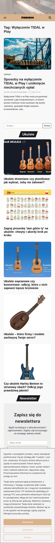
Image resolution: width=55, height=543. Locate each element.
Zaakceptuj (27, 522)
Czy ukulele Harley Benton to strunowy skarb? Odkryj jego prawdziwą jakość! (23, 387)
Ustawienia (27, 529)
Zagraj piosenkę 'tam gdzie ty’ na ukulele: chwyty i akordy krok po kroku (26, 232)
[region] (27, 495)
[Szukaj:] (23, 125)
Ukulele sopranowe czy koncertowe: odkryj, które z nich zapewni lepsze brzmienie (25, 285)
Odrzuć (27, 537)
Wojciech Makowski (18, 92)
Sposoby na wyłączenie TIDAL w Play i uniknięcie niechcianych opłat (24, 83)
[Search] (50, 17)
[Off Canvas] (5, 17)
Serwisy (7, 74)
